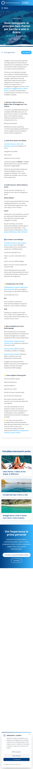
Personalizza (17, 752)
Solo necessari (16, 755)
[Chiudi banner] (31, 3)
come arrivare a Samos (11, 354)
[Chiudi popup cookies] (29, 734)
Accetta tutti (17, 759)
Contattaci (16, 560)
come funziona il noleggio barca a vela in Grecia (16, 89)
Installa (26, 2)
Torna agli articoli (9, 52)
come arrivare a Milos (11, 349)
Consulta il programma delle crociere (16, 555)
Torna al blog (17, 18)
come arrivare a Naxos (11, 341)
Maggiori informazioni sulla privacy (13, 764)
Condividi (27, 52)
